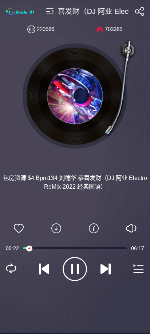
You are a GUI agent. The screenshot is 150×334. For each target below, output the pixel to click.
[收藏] (19, 228)
